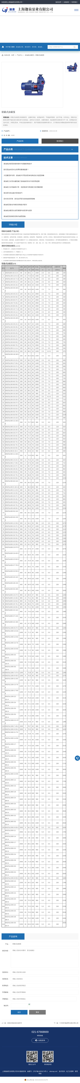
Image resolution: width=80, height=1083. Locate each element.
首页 (12, 55)
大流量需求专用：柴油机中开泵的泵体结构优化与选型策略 (24, 175)
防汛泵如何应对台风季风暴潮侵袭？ (16, 169)
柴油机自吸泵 (29, 55)
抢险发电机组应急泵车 (14, 1023)
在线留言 (66, 2)
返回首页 (58, 2)
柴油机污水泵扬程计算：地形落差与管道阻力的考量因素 (23, 187)
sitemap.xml (53, 1071)
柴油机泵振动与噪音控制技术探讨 (15, 204)
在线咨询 (41, 1040)
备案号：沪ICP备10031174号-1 (37, 1071)
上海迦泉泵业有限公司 (14, 2)
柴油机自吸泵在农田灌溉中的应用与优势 (18, 210)
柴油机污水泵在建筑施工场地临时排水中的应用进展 (22, 181)
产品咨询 (20, 141)
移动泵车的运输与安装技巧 (13, 193)
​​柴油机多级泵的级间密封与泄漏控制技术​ (18, 164)
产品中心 (20, 55)
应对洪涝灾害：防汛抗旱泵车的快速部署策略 (19, 199)
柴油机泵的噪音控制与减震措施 (15, 216)
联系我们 (74, 2)
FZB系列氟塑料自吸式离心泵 (69, 1023)
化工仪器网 (70, 1071)
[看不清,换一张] (40, 1004)
